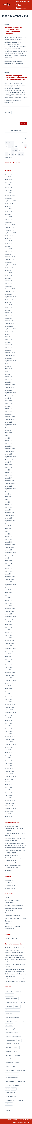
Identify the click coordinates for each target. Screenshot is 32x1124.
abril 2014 (8, 566)
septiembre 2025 (10, 201)
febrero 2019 (9, 411)
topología (20, 1100)
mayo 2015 (8, 531)
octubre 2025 (9, 198)
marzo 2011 (8, 664)
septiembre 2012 (10, 617)
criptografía (9, 1006)
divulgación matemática (12, 1010)
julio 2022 (8, 302)
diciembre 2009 (10, 704)
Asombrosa (8, 870)
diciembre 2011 (10, 640)
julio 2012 (8, 622)
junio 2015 (8, 529)
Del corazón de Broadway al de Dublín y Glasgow (15, 851)
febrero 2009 (9, 731)
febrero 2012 (9, 635)
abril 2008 (8, 758)
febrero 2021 (9, 347)
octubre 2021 (9, 326)
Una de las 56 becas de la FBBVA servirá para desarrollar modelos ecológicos (14, 31)
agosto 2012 (9, 619)
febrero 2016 (9, 507)
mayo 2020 (8, 371)
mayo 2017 (8, 467)
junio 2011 (8, 657)
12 (13, 146)
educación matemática (12, 1017)
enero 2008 (8, 766)
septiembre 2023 (10, 265)
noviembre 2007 (10, 771)
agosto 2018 (9, 427)
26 (13, 154)
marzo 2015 (8, 537)
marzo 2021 (8, 345)
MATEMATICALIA (10, 888)
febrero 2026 (9, 190)
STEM (13, 1089)
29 (22, 154)
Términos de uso (12, 1119)
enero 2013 (8, 606)
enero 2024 (8, 254)
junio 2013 (8, 593)
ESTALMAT (8, 883)
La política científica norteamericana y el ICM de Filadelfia (14, 828)
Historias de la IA (10, 1040)
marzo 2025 (8, 217)
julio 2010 (8, 686)
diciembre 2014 (10, 545)
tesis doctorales (10, 1100)
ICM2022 (16, 1044)
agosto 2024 (9, 235)
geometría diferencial (12, 1032)
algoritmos (18, 991)
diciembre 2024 (10, 225)
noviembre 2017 (10, 451)
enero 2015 (8, 542)
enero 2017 (8, 478)
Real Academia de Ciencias (13, 1085)
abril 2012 (8, 630)
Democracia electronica (12, 916)
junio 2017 (8, 465)
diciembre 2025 (10, 195)
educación (9, 1014)
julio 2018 (8, 430)
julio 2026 (8, 177)
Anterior (7, 112)
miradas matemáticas (12, 1074)
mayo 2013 (8, 595)
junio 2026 (8, 179)
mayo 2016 (8, 499)
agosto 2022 (9, 299)
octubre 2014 (9, 550)
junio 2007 (8, 784)
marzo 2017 (8, 473)
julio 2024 (8, 238)
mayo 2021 (8, 339)
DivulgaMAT (9, 880)
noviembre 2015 (10, 515)
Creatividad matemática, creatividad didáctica (13, 859)
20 (16, 150)
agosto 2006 (9, 811)
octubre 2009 (9, 710)
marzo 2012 (8, 633)
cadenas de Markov (11, 1002)
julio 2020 (8, 366)
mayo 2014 (8, 563)
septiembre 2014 (10, 553)
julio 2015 (8, 526)
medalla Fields (10, 1070)
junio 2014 (8, 561)
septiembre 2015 (10, 521)
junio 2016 (8, 497)
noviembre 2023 (10, 259)
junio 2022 (8, 305)
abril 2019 (8, 406)
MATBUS (8, 924)
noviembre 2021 (10, 323)
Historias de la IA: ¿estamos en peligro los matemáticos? (15, 864)
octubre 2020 (9, 358)
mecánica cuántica (11, 1066)
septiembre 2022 (10, 297)
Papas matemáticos (11, 868)
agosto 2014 (9, 555)
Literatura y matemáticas (13, 1055)
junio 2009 (8, 720)
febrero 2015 (9, 539)
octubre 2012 (9, 614)
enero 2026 (8, 193)
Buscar (23, 123)
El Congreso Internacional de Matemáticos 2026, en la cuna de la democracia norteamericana (15, 845)
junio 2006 (8, 816)
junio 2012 (8, 624)
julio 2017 (8, 462)
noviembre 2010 (10, 675)
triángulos (9, 1104)
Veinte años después (11, 855)
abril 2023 (8, 278)
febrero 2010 (9, 699)
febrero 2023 (9, 283)
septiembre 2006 (10, 808)
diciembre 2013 (10, 577)
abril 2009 (8, 726)
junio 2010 (8, 688)
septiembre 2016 (10, 489)
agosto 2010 (9, 683)
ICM (19, 1040)
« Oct (6, 157)
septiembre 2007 (10, 776)
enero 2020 (8, 382)
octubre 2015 (9, 518)
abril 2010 (8, 694)
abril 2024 (8, 246)
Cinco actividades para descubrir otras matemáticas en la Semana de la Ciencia (16, 78)
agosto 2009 (9, 715)
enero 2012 (8, 638)
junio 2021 (8, 337)
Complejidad (9, 913)
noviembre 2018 (10, 419)
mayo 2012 (8, 627)
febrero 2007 (9, 795)
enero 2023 (8, 286)
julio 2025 (8, 206)
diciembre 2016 (10, 481)
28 (19, 154)
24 (6, 154)
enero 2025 (8, 222)
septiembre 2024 (10, 233)
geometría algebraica (12, 1029)
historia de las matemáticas (13, 1036)
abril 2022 (8, 310)
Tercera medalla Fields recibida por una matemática (15, 839)
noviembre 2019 (10, 387)
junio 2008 (8, 752)
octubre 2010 (9, 678)
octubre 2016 (9, 486)
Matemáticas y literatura (13, 1062)
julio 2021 (8, 334)
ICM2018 (8, 1044)
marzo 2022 (8, 313)
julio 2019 (8, 398)
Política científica (10, 1081)
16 (25, 146)
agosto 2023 (9, 267)
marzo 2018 (8, 441)
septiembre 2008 (10, 744)
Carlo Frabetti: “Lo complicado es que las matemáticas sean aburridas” (15, 950)
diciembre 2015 (10, 513)
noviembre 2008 (10, 739)
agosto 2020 (9, 363)
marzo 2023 (8, 281)
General (7, 24)
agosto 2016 (9, 491)
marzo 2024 (8, 249)
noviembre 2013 (10, 579)
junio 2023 (8, 273)
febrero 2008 (9, 763)
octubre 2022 (9, 294)
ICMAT (16, 1047)
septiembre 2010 (10, 680)
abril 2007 (8, 790)
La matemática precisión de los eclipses (15, 834)
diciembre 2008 (10, 736)
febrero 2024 (9, 251)
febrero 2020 (9, 379)
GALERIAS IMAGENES (11, 938)
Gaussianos (8, 921)
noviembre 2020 (10, 355)
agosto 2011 (9, 651)
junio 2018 (8, 433)
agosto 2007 (9, 779)
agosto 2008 (9, 747)
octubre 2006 (9, 806)
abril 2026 (8, 185)
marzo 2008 (8, 760)
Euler (16, 1021)
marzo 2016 (8, 505)
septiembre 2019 (10, 393)
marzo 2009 (8, 728)
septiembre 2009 (10, 713)
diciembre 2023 (10, 257)
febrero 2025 (9, 219)
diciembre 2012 (10, 609)
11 (9, 146)
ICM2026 (8, 1047)
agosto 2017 (9, 459)
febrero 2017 (9, 475)
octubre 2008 (9, 742)
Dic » (10, 157)
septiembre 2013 (10, 585)
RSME (7, 1089)
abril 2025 (8, 214)
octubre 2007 (9, 774)
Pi (21, 1077)
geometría (9, 1025)
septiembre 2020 (10, 361)
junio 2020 (8, 369)
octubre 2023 (9, 262)
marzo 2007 (8, 792)
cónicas (17, 1006)
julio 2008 (8, 750)
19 (13, 150)
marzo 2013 (8, 601)
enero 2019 (8, 414)
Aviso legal (27, 1123)
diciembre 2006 (10, 800)
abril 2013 (8, 598)
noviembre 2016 (10, 483)
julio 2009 (8, 718)
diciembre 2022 (10, 289)
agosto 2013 (9, 587)
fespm (22, 1021)
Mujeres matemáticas (12, 1077)
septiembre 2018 (10, 425)
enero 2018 (8, 446)
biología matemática (11, 999)
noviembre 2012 (10, 611)
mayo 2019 (8, 403)
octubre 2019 (9, 390)
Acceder (7, 1110)
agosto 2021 (9, 331)
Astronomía (9, 995)
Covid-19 (22, 1002)
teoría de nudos (10, 1092)
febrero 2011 (9, 667)
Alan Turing (9, 991)
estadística (9, 1021)
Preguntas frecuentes (24, 1119)
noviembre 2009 (10, 707)
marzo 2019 (8, 409)
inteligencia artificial (11, 1051)
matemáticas (9, 1059)
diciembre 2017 (10, 449)
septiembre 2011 (10, 649)
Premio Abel (21, 1081)
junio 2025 (8, 209)
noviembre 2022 (10, 291)
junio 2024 (8, 241)
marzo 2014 (8, 569)
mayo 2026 (8, 182)
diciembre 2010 (10, 673)
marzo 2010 (8, 696)
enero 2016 (8, 510)
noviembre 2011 (10, 643)
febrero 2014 (9, 571)
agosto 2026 (9, 174)
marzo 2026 (8, 188)
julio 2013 (8, 590)
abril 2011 (8, 662)
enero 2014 (8, 574)
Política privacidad (17, 1123)
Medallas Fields (21, 1070)
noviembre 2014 (10, 547)
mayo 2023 (8, 275)
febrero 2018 (9, 443)
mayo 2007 (8, 787)
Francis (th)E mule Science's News (15, 918)
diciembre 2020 (10, 353)
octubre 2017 (9, 454)
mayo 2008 (8, 755)
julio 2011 (8, 654)
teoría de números (11, 1096)
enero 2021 (8, 350)
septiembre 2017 (10, 457)
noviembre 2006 (10, 803)
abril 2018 (8, 438)
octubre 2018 (9, 422)
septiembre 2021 (10, 329)
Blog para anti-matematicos (14, 905)
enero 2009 (8, 734)
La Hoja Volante (10, 885)
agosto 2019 (9, 395)
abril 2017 (8, 470)
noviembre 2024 (10, 227)
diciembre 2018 (10, 417)
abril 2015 (8, 534)
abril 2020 (8, 374)
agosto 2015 (9, 523)
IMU (22, 1047)
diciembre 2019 (10, 385)
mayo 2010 (8, 691)
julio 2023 (8, 270)
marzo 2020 (8, 377)
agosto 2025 (9, 203)
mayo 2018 (8, 435)
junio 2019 (8, 401)
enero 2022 (8, 318)
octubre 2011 (9, 646)
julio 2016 (8, 494)
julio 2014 (8, 558)
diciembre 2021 (10, 321)
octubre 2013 (9, 582)
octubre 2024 (9, 230)
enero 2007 (8, 798)
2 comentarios (19, 63)
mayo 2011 (8, 659)
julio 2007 (8, 782)
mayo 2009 (8, 723)
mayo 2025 (8, 211)
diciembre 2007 (10, 768)
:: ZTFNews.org (9, 898)
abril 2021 (8, 342)
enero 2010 (8, 702)
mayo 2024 (8, 243)
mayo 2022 (8, 307)
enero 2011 (8, 670)
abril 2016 (8, 502)
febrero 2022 (9, 315)
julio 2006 (8, 814)
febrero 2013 (9, 603)
